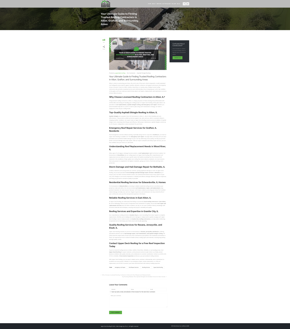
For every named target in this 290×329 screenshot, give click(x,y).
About (154, 3)
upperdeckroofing (120, 73)
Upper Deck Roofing (158, 267)
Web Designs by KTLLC (122, 326)
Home (149, 3)
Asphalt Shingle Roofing (144, 73)
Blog (178, 3)
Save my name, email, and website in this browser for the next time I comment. (133, 292)
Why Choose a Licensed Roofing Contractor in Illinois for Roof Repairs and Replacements (126, 275)
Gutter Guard (166, 3)
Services (159, 3)
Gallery (174, 3)
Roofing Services (146, 267)
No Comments (131, 73)
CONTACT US (177, 57)
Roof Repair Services (134, 267)
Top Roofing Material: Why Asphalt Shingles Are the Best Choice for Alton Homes (143, 276)
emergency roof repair (120, 267)
